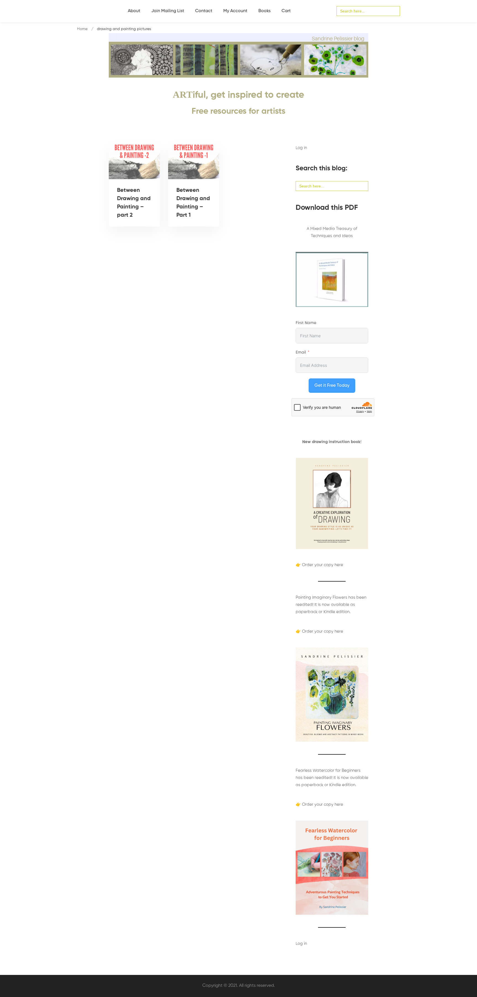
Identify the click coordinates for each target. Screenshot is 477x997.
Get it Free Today (331, 385)
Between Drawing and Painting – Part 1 (193, 203)
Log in (301, 148)
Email (301, 352)
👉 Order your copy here (319, 565)
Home (82, 29)
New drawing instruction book (331, 442)
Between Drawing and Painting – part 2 (134, 203)
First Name (306, 323)
